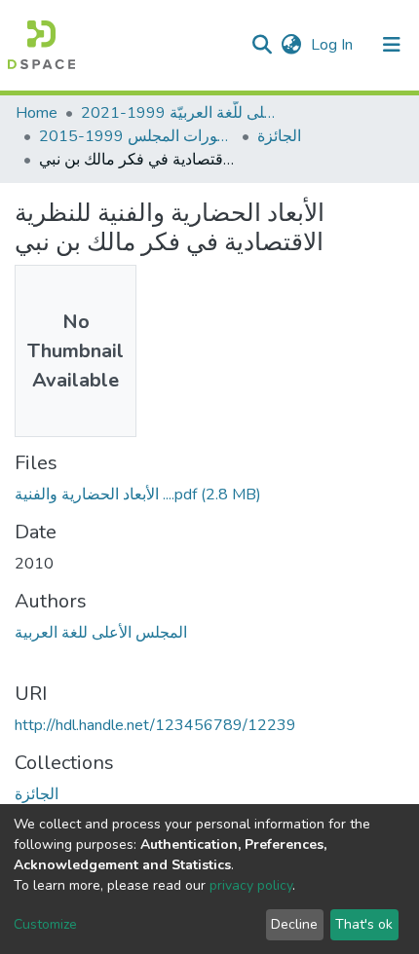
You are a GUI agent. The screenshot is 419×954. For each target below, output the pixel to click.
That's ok (364, 924)
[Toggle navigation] (391, 44)
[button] (291, 44)
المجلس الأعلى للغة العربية (101, 632)
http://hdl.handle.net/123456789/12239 (155, 725)
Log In (334, 44)
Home (36, 113)
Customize (45, 924)
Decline (294, 924)
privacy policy (251, 885)
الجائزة (279, 136)
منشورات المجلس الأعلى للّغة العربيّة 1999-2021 (178, 113)
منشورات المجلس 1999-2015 (136, 136)
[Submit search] (261, 44)
